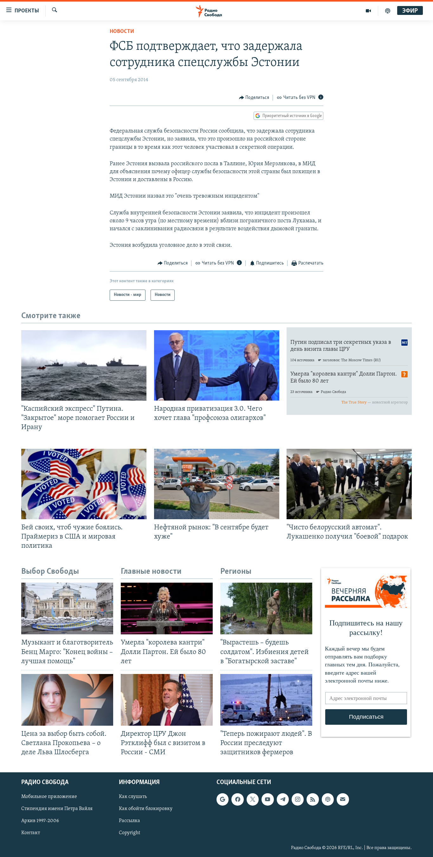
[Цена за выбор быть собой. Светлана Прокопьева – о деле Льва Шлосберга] (67, 700)
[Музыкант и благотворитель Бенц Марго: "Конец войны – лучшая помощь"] (67, 608)
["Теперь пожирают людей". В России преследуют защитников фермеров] (266, 700)
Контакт (30, 833)
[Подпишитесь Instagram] (298, 800)
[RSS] (313, 800)
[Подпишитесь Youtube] (268, 800)
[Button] (254, 98)
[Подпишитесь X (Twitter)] (253, 800)
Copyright (129, 833)
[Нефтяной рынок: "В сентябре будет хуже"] (216, 484)
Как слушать (133, 797)
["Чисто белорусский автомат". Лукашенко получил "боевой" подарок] (349, 484)
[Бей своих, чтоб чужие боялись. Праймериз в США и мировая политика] (83, 484)
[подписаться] (343, 800)
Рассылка (129, 821)
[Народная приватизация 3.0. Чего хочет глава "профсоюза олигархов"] (216, 365)
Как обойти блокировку (145, 809)
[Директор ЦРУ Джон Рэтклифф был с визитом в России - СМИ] (167, 700)
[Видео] (368, 11)
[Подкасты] (328, 800)
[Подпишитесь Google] (223, 800)
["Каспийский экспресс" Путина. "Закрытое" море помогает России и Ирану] (83, 365)
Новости (122, 32)
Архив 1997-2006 (40, 821)
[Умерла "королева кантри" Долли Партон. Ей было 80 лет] (167, 608)
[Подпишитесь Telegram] (283, 800)
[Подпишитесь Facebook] (237, 800)
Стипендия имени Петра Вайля (57, 809)
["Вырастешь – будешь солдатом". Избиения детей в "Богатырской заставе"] (266, 608)
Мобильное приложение (49, 797)
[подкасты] (387, 11)
